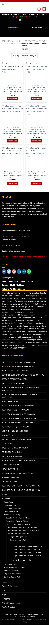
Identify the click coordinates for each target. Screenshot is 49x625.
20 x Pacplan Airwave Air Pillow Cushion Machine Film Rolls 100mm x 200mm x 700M (12, 174)
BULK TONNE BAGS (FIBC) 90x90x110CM (19, 418)
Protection (12, 40)
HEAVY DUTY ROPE (10, 469)
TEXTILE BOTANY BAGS (11, 465)
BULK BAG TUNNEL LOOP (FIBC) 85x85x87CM (21, 490)
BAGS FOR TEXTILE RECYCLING (15, 448)
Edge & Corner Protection (13, 574)
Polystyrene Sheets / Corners (15, 567)
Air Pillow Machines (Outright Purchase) (22, 527)
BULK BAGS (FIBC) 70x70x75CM (15, 410)
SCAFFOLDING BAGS (10, 477)
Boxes (4, 494)
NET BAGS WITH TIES (10, 435)
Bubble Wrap (8, 502)
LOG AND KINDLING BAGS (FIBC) (15, 431)
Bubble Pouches (10, 505)
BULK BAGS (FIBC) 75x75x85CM (15, 427)
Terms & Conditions (13, 615)
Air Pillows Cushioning (28, 40)
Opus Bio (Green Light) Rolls (20, 560)
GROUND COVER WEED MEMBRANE (16, 439)
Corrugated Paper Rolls (12, 508)
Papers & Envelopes (10, 586)
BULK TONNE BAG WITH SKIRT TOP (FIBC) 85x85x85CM (19, 395)
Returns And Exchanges (25, 616)
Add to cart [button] (12, 98)
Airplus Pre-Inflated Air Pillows (17, 521)
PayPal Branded (8, 607)
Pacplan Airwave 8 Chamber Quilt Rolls (27, 556)
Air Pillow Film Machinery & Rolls (18, 524)
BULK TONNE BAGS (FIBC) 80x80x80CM (18, 414)
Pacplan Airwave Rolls (10, 43)
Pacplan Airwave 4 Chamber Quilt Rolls (27, 552)
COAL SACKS (7, 444)
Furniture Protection (11, 571)
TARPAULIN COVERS (10, 482)
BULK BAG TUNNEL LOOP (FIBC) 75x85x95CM (21, 486)
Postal (4, 590)
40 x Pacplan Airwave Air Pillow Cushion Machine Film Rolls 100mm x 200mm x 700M (36, 174)
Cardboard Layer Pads (12, 577)
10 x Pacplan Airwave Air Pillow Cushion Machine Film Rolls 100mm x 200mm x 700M (36, 132)
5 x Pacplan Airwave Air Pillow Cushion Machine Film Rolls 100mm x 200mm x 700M (12, 132)
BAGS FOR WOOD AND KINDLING (15, 371)
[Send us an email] (34, 9)
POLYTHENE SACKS (10, 401)
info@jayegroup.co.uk (16, 251)
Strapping (6, 599)
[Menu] (39, 9)
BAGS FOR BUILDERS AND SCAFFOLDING (19, 362)
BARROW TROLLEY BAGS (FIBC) (15, 379)
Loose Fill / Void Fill (11, 511)
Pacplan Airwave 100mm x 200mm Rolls (28, 543)
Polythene (6, 594)
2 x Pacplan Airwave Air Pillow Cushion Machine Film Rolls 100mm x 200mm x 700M (36, 90)
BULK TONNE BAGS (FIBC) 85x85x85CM (18, 406)
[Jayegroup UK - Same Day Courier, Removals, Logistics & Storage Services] (9, 8)
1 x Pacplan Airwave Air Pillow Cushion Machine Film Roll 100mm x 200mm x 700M (12, 90)
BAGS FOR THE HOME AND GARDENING (18, 366)
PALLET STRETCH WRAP (12, 456)
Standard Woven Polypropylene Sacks (17, 473)
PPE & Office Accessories (12, 603)
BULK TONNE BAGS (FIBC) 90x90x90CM (18, 422)
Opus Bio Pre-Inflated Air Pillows (18, 518)
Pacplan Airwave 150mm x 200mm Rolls (27, 546)
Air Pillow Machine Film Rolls (33, 42)
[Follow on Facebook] (34, 6)
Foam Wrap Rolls (10, 564)
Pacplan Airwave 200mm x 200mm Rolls (27, 549)
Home (4, 40)
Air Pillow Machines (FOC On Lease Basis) (23, 530)
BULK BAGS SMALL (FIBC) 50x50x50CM (18, 460)
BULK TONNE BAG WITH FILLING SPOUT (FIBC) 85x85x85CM (21, 388)
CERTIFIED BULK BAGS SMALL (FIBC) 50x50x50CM (23, 375)
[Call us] (34, 12)
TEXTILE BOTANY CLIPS (12, 452)
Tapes (4, 582)
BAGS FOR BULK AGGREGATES (14, 383)
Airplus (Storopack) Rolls (19, 537)
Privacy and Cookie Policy (33, 615)
